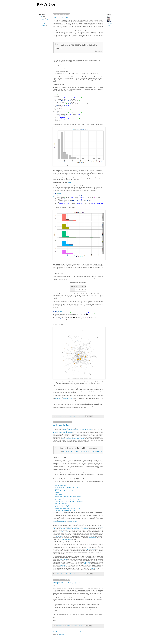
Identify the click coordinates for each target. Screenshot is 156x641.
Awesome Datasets (62, 521)
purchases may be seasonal (78, 467)
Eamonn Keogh (92, 537)
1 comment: (80, 625)
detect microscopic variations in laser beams (73, 438)
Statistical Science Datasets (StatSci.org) (65, 510)
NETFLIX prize (64, 531)
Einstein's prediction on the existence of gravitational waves (77, 429)
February (44, 23)
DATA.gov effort (58, 536)
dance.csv (57, 398)
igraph (60, 311)
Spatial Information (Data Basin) (62, 507)
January (44, 25)
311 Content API (64, 565)
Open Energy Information (61, 503)
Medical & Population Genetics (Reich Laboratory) (67, 499)
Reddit (93, 549)
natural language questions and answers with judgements (74, 528)
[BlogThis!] (88, 416)
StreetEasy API (86, 563)
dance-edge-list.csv (67, 398)
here (101, 305)
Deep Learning (58, 494)
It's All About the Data (61, 425)
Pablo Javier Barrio (111, 24)
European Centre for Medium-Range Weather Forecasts (68, 496)
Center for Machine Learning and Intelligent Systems (67, 487)
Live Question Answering (77, 527)
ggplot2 (60, 94)
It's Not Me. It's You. (60, 17)
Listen (69, 182)
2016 (42, 16)
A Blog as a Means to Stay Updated (67, 583)
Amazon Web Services (60, 485)
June (43, 18)
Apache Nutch (63, 559)
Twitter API (87, 562)
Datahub (57, 489)
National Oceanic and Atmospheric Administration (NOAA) (68, 501)
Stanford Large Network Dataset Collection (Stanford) (67, 508)
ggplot (54, 112)
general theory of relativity (60, 431)
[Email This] (86, 416)
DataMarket (92, 568)
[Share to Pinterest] (92, 416)
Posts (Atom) (61, 634)
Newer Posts (56, 631)
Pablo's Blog (46, 4)
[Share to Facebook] (91, 416)
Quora (88, 549)
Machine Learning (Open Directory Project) (65, 498)
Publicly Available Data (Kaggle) (62, 505)
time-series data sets (67, 539)
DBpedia (57, 492)
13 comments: (81, 416)
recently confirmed (77, 431)
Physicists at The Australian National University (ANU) (82, 451)
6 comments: (81, 573)
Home (81, 631)
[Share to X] (89, 416)
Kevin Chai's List (73, 521)
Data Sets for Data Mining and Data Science (65, 491)
